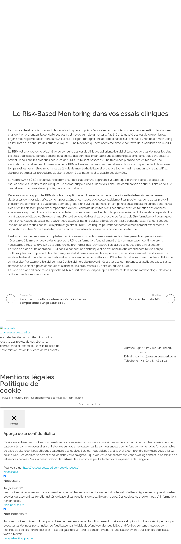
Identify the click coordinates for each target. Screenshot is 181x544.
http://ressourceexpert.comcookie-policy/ (51, 467)
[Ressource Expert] (15, 330)
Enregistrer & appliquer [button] (18, 538)
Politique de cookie (19, 387)
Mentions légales (27, 377)
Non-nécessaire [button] (14, 505)
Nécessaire (12, 480)
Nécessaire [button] (11, 472)
